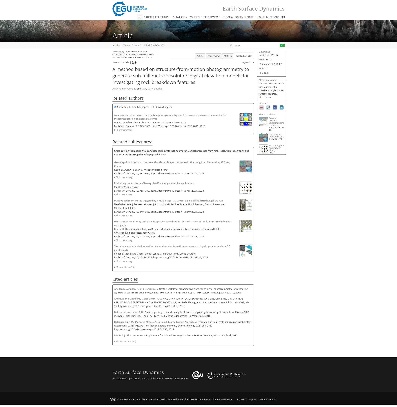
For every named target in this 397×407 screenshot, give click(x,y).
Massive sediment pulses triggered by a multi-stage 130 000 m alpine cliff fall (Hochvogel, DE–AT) (168, 200)
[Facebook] (275, 107)
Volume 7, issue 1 (132, 45)
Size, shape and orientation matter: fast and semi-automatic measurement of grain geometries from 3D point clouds (172, 248)
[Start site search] (282, 45)
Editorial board (233, 17)
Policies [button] (195, 17)
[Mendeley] (261, 107)
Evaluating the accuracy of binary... (276, 148)
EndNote (264, 73)
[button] (231, 45)
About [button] (249, 17)
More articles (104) (126, 341)
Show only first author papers (133, 106)
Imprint (252, 399)
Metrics (228, 56)
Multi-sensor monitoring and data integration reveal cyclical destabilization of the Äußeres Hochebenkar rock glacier (172, 223)
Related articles (244, 56)
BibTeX (263, 68)
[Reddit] (268, 107)
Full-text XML (267, 59)
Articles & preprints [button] (156, 17)
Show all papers (163, 106)
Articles (116, 45)
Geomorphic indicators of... (276, 135)
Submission (180, 17)
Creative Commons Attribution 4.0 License (210, 399)
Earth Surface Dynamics (254, 8)
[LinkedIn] (281, 107)
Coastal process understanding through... (276, 122)
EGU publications (268, 17)
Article (200, 56)
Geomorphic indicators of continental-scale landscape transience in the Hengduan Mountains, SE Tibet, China (172, 164)
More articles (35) (125, 267)
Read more (266, 97)
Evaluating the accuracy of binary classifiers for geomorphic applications (154, 183)
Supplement (266, 64)
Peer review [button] (211, 17)
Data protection (268, 399)
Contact (241, 399)
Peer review (214, 56)
